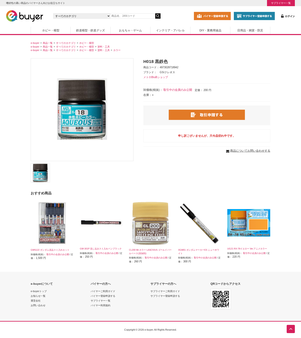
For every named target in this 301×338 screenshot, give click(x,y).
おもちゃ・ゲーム (130, 30)
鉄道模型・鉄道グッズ (90, 30)
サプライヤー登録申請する (165, 296)
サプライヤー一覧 (281, 3)
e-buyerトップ (39, 291)
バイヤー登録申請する (103, 296)
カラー (117, 50)
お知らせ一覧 (38, 296)
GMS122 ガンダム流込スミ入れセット (50, 250)
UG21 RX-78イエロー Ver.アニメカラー (247, 248)
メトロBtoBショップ (155, 77)
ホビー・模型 (50, 30)
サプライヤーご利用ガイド (165, 291)
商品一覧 (48, 43)
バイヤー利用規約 (100, 305)
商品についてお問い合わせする (250, 150)
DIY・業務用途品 (210, 30)
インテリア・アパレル (170, 30)
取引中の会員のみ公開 (177, 89)
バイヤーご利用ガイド (103, 291)
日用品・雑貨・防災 (250, 30)
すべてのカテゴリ (66, 43)
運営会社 (36, 300)
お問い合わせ (38, 305)
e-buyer (35, 43)
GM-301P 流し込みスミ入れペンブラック (101, 248)
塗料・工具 (103, 46)
